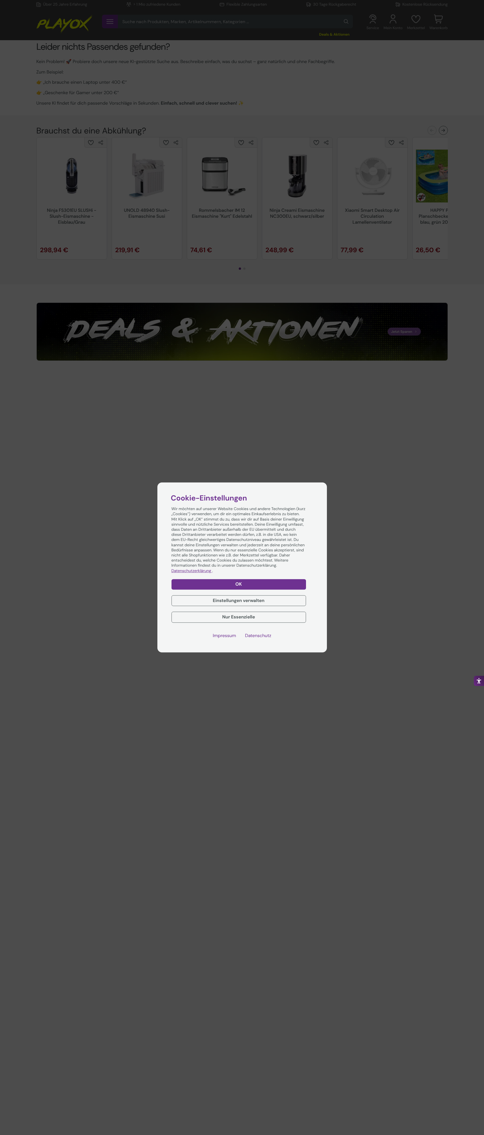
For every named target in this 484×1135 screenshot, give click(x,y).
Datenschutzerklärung (192, 570)
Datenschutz (258, 636)
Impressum (224, 636)
